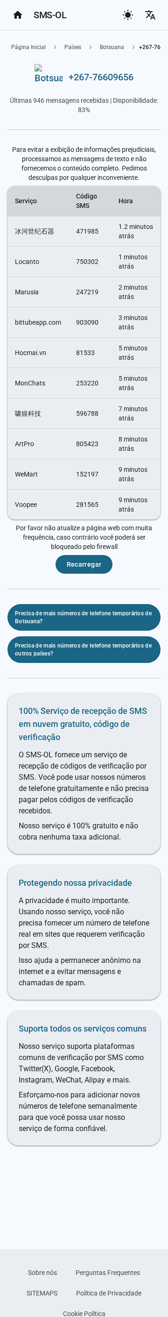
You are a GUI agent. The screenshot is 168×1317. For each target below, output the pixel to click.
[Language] (150, 15)
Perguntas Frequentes (108, 1272)
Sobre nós (42, 1272)
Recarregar (84, 564)
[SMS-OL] (17, 15)
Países (72, 47)
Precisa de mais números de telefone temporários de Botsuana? (83, 617)
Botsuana (112, 47)
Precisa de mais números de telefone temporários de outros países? (83, 649)
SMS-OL (50, 15)
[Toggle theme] (128, 15)
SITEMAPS (42, 1293)
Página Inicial (28, 47)
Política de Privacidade (108, 1293)
